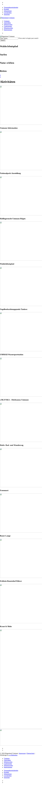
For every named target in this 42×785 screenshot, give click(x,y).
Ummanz (7, 758)
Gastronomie (8, 764)
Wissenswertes (8, 765)
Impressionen (8, 767)
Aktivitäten (7, 760)
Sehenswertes (8, 762)
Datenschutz (30, 753)
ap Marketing (13, 755)
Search (3, 40)
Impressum (22, 753)
